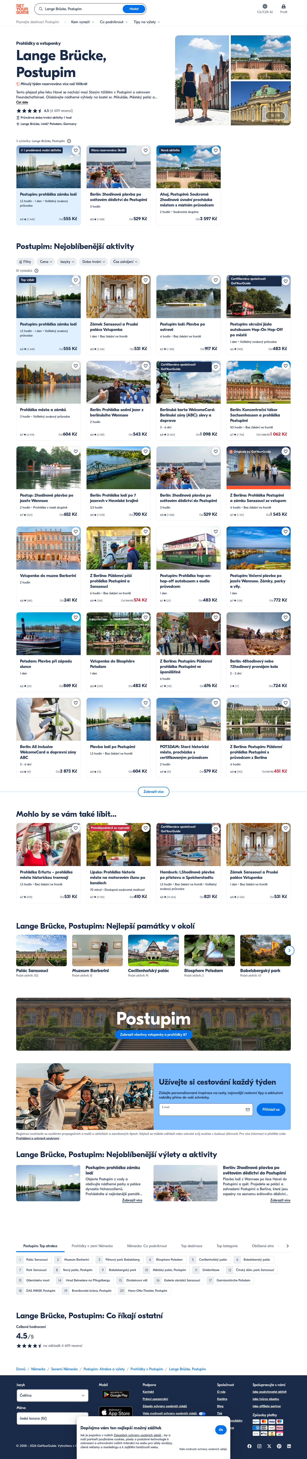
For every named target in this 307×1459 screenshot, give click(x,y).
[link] (48, 185)
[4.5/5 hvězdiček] (29, 111)
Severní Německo (64, 1369)
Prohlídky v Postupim (147, 1369)
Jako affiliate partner (267, 1406)
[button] (48, 185)
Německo (38, 1369)
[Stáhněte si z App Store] (116, 1413)
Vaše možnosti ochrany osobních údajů (170, 1413)
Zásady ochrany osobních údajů (165, 1406)
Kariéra (222, 1399)
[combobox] (78, 9)
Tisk (219, 1413)
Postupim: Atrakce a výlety (104, 1369)
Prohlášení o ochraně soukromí (37, 1138)
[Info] (69, 141)
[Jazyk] (265, 6)
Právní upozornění (155, 1399)
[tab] (40, 1246)
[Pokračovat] (289, 950)
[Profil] (283, 6)
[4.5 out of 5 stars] (29, 1346)
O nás (221, 1392)
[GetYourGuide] (22, 9)
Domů (20, 1369)
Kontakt (148, 1392)
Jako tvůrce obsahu (266, 1399)
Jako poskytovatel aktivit (270, 1392)
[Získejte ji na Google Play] (116, 1395)
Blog (220, 1406)
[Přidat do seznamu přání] (76, 150)
